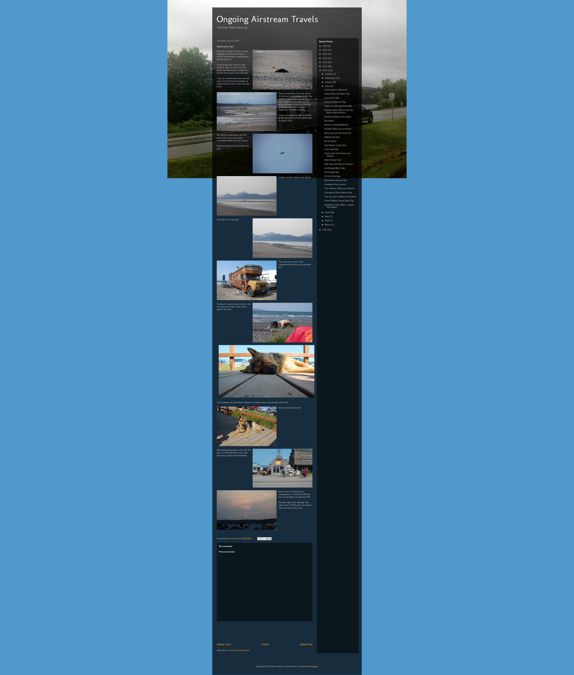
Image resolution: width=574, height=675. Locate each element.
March (328, 224)
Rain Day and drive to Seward (338, 164)
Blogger (314, 666)
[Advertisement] (271, 632)
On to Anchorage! (332, 176)
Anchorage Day (331, 172)
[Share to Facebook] (267, 538)
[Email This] (258, 538)
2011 (325, 229)
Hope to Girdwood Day (335, 102)
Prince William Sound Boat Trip (339, 200)
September (330, 78)
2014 (325, 62)
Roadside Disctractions (335, 184)
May (327, 216)
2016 (325, 54)
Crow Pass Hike (331, 98)
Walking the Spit (331, 137)
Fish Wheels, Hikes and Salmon (339, 188)
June (327, 212)
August (328, 82)
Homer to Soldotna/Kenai (336, 125)
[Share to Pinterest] (270, 538)
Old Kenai (329, 121)
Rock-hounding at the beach (337, 117)
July (327, 86)
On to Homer (330, 141)
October (329, 74)
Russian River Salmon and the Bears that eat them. (338, 111)
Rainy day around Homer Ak (337, 133)
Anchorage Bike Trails (334, 168)
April (327, 220)
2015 (325, 58)
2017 (325, 50)
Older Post (306, 644)
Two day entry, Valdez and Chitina (340, 196)
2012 (325, 70)
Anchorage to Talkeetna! (335, 89)
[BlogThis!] (261, 538)
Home (265, 644)
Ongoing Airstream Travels (267, 19)
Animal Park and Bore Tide (337, 94)
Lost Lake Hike (331, 149)
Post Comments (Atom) (239, 650)
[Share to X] (264, 538)
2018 (325, 46)
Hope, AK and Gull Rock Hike (338, 106)
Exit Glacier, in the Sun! (335, 145)
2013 (325, 66)
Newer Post (224, 644)
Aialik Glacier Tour (332, 160)
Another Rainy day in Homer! (338, 129)
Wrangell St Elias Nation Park (338, 192)
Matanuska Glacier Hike (335, 180)
